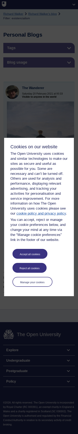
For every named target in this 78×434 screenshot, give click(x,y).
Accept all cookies (30, 254)
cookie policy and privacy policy (41, 213)
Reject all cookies (30, 268)
